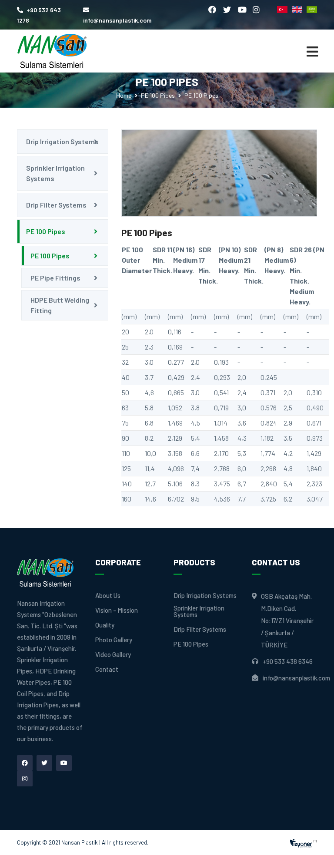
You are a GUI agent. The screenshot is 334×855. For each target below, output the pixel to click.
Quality (104, 625)
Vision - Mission (116, 610)
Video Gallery (113, 654)
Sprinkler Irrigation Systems (55, 173)
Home (123, 95)
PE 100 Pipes (158, 95)
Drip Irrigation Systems (62, 141)
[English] (297, 9)
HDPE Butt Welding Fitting (59, 305)
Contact (106, 669)
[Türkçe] (282, 9)
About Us (107, 595)
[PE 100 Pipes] (219, 173)
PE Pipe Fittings (55, 278)
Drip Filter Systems (56, 205)
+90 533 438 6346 (288, 661)
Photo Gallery (113, 640)
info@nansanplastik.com (296, 678)
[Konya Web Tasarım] (301, 842)
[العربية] (312, 9)
